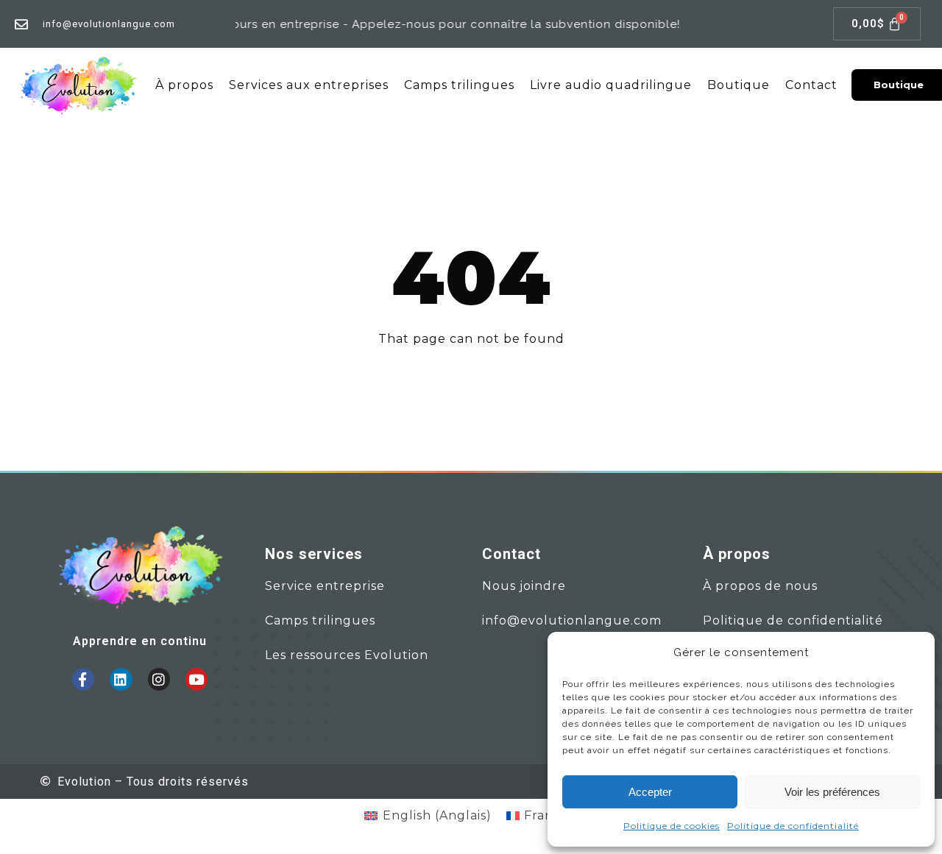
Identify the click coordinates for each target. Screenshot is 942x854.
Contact (811, 85)
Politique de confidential (784, 620)
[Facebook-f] (83, 679)
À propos (184, 85)
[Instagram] (159, 679)
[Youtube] (196, 679)
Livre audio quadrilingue (611, 85)
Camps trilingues (459, 85)
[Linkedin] (121, 679)
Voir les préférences (832, 792)
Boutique (738, 85)
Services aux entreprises (309, 85)
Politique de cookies (671, 825)
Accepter (650, 792)
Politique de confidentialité (793, 825)
